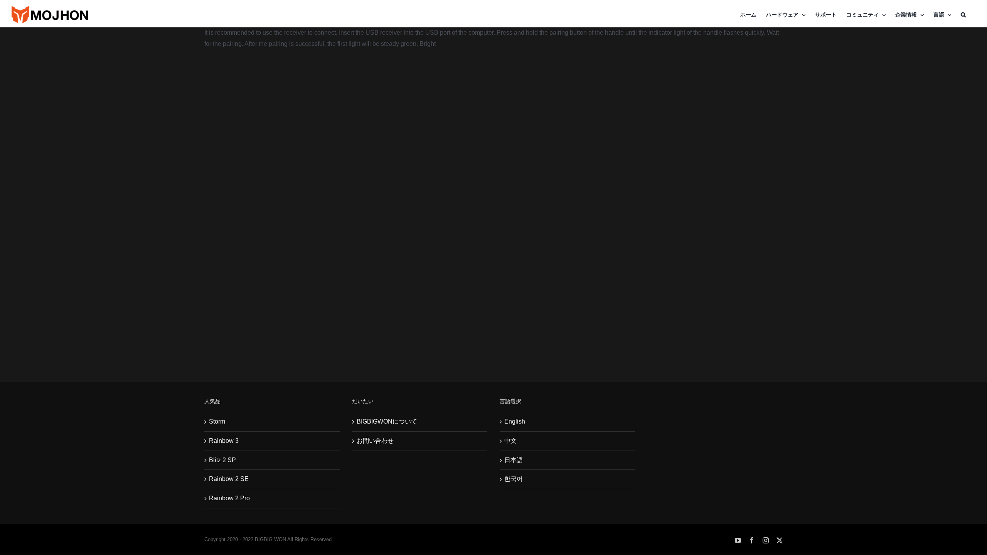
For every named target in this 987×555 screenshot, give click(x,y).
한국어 (513, 479)
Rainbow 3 (224, 440)
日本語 (513, 460)
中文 (510, 440)
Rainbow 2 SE (229, 479)
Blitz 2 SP (222, 460)
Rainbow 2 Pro (229, 498)
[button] (963, 14)
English (514, 421)
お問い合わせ (375, 440)
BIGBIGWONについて (387, 421)
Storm (217, 421)
